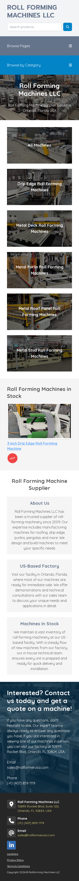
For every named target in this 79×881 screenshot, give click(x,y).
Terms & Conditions (18, 866)
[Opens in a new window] (11, 845)
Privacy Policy (15, 860)
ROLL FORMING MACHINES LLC (32, 11)
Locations (12, 853)
